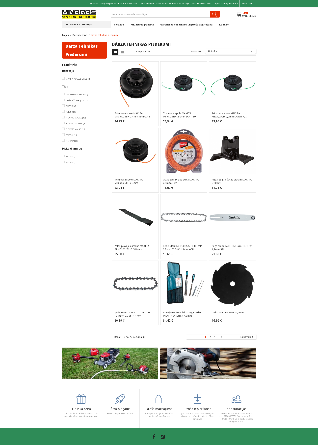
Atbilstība (230, 51)
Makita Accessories (78, 78)
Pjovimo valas (75, 129)
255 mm (71, 162)
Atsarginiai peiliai (77, 94)
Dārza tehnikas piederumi (81, 50)
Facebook (154, 436)
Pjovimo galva (76, 117)
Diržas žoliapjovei (77, 100)
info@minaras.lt (230, 3)
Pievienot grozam (136, 122)
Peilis (71, 111)
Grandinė (73, 106)
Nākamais (247, 336)
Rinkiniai (72, 140)
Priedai (71, 135)
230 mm (71, 156)
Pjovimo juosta (75, 123)
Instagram (162, 436)
